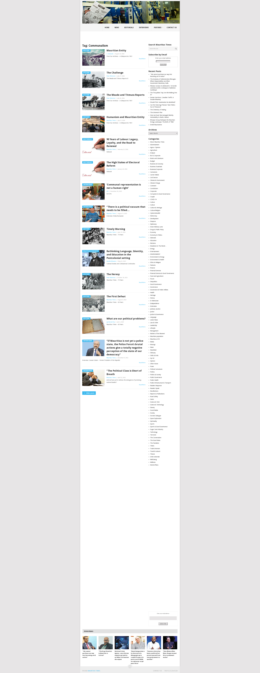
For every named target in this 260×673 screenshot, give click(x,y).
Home (107, 27)
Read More (142, 58)
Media (152, 342)
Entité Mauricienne (156, 125)
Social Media (154, 410)
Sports (152, 424)
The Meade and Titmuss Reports (125, 94)
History (152, 298)
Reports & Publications (157, 394)
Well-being (153, 459)
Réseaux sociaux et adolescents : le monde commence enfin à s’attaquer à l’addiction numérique (163, 88)
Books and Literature (156, 158)
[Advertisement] (117, 36)
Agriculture (153, 150)
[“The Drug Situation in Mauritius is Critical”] (106, 642)
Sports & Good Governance (158, 426)
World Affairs (154, 465)
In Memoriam (154, 301)
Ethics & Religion (155, 262)
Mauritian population (156, 336)
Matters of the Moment (157, 333)
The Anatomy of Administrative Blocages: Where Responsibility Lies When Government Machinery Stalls (163, 81)
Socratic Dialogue (155, 415)
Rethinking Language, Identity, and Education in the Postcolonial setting (125, 254)
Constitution (154, 188)
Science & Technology (157, 405)
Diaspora (153, 221)
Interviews (144, 27)
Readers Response (156, 385)
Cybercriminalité (155, 213)
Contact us (172, 27)
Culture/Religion (155, 210)
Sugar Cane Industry (156, 429)
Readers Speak (154, 388)
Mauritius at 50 (155, 339)
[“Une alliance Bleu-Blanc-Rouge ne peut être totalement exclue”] (170, 642)
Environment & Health (157, 259)
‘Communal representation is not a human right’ (124, 186)
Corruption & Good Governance (160, 194)
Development (154, 218)
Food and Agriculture (156, 276)
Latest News (154, 320)
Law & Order (154, 322)
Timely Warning (116, 229)
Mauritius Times (111, 120)
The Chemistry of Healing (158, 110)
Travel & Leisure (155, 451)
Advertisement (154, 144)
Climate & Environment (157, 180)
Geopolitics (153, 281)
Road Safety (154, 396)
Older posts (90, 393)
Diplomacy (153, 224)
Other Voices (154, 363)
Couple (152, 196)
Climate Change (155, 183)
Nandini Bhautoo (111, 261)
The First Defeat (116, 296)
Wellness (152, 462)
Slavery (152, 407)
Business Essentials (156, 166)
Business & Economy (156, 164)
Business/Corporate (156, 169)
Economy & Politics (156, 235)
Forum (152, 279)
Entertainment (154, 251)
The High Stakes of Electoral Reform (123, 164)
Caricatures (153, 172)
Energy (152, 249)
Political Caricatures (156, 369)
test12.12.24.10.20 (171, 671)
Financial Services (155, 270)
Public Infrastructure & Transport (160, 383)
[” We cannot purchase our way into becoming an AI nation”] (89, 642)
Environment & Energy (157, 257)
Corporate (153, 191)
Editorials (129, 27)
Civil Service (154, 177)
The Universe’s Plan (156, 112)
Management (154, 331)
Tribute (152, 454)
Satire (152, 399)
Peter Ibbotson (111, 76)
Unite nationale (155, 457)
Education (153, 240)
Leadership (153, 325)
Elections (153, 243)
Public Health (154, 380)
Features (157, 27)
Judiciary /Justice (155, 309)
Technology (153, 432)
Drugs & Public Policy (157, 229)
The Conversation (155, 437)
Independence (154, 303)
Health (152, 292)
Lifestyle (152, 328)
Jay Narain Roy (111, 322)
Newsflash (153, 350)
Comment (153, 186)
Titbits (152, 446)
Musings (152, 344)
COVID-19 (153, 199)
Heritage (152, 295)
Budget (152, 161)
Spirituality (153, 421)
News (117, 27)
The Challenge (115, 72)
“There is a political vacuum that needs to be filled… (126, 208)
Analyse (152, 153)
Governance (154, 287)
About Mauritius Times (157, 142)
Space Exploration (155, 418)
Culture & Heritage (156, 207)
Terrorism (153, 435)
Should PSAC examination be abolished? (162, 102)
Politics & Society (155, 374)
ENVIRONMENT (155, 254)
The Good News (155, 440)
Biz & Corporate (155, 155)
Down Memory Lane (156, 227)
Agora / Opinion (155, 147)
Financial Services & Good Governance (162, 273)
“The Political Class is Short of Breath (124, 372)
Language (153, 317)
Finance (152, 268)
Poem (152, 366)
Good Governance (155, 284)
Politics (152, 372)
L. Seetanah (110, 54)
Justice (152, 311)
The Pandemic (154, 443)
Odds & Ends (154, 355)
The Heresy (113, 274)
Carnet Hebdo (154, 175)
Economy (153, 232)
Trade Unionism (155, 448)
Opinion (152, 361)
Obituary (153, 353)
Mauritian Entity (116, 50)
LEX (107, 191)
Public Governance (156, 377)
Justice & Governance (156, 314)
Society (152, 413)
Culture (152, 202)
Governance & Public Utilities (159, 290)
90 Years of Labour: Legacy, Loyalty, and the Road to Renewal (122, 143)
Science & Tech (155, 402)
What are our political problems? (126, 318)
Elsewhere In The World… (158, 246)
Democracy (153, 216)
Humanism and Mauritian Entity (125, 117)
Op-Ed (152, 358)
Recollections (154, 391)
